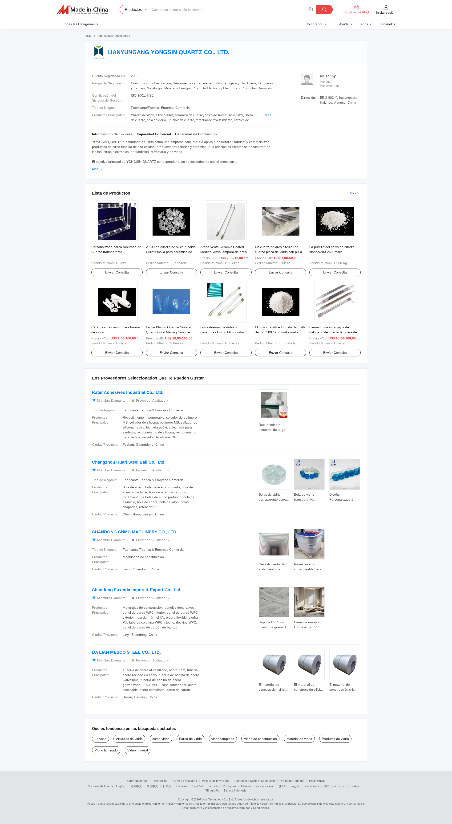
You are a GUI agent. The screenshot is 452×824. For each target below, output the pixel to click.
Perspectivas (317, 781)
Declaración (159, 781)
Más (268, 115)
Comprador (314, 24)
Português (229, 786)
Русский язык (264, 786)
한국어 (282, 786)
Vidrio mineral (137, 750)
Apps (364, 24)
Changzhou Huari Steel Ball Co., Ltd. (128, 462)
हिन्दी (326, 786)
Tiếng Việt (212, 790)
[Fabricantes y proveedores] (82, 10)
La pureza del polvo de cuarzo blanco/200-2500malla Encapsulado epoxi (332, 252)
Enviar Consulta (117, 272)
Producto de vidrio (335, 739)
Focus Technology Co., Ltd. (217, 799)
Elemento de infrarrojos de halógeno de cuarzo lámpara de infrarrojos (333, 332)
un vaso (100, 739)
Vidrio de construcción (260, 739)
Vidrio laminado (106, 750)
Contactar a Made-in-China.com (254, 781)
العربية (295, 786)
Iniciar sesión (386, 12)
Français (181, 786)
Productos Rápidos (292, 781)
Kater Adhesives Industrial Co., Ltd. (127, 392)
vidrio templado (222, 739)
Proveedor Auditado (153, 401)
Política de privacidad (216, 781)
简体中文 (136, 786)
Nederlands (311, 786)
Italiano (246, 786)
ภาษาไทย (340, 786)
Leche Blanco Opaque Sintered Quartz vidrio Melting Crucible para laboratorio (169, 332)
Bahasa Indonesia (235, 790)
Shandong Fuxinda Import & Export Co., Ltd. (137, 589)
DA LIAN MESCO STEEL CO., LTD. (126, 652)
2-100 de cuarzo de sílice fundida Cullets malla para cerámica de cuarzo (171, 252)
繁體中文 (152, 786)
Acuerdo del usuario (184, 781)
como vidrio (161, 739)
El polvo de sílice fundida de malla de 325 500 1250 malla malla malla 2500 (280, 332)
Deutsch (213, 786)
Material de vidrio (299, 739)
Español (197, 786)
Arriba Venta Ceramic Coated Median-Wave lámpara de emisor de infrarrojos (225, 252)
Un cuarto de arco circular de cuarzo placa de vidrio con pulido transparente (279, 252)
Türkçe (355, 786)
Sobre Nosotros (137, 781)
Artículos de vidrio (129, 739)
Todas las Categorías (79, 24)
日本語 (167, 786)
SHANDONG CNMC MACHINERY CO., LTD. (135, 532)
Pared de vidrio (190, 739)
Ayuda (344, 24)
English (120, 786)
